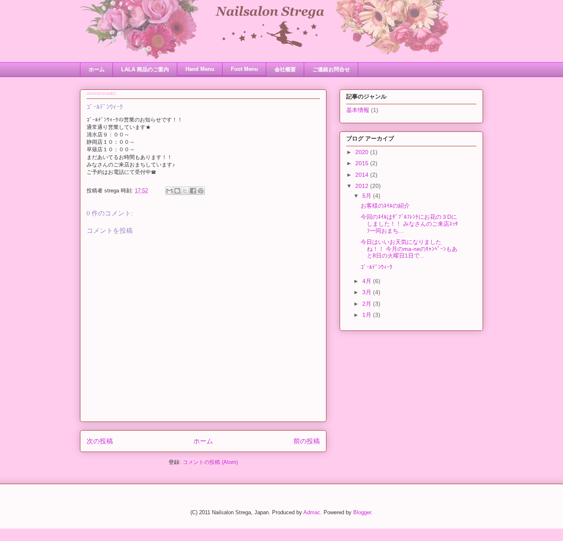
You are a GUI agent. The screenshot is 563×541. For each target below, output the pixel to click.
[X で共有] (185, 191)
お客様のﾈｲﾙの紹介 (385, 205)
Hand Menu (199, 69)
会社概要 (285, 69)
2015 (362, 163)
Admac (311, 512)
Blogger (362, 512)
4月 (367, 281)
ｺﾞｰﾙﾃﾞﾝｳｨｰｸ (376, 267)
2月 (367, 303)
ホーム (97, 69)
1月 (367, 314)
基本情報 (357, 110)
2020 (362, 152)
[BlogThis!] (177, 191)
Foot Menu (244, 69)
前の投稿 (306, 441)
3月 (367, 292)
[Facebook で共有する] (193, 191)
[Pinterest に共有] (201, 191)
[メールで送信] (169, 191)
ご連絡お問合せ (331, 69)
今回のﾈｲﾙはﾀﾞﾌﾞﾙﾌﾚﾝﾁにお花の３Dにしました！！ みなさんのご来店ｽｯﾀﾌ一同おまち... (409, 223)
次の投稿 (100, 441)
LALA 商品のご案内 (145, 69)
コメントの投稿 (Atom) (210, 462)
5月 (367, 195)
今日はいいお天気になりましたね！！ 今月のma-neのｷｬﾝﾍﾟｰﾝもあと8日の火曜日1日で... (409, 249)
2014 (362, 174)
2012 (362, 186)
